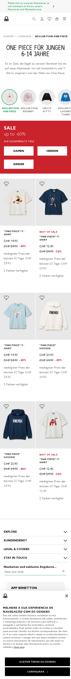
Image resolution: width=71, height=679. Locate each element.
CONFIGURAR (35, 671)
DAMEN (18, 151)
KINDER (18, 164)
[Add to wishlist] (6, 184)
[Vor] (53, 6)
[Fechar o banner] (66, 595)
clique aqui (19, 647)
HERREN (52, 151)
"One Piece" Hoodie (47, 347)
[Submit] (63, 571)
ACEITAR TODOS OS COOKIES (37, 661)
